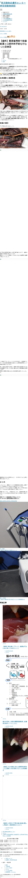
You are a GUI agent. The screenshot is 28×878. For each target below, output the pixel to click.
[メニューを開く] (1, 10)
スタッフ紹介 (6, 17)
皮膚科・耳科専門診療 (11, 860)
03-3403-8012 (3, 26)
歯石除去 (8, 501)
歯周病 (4, 501)
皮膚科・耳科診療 (7, 14)
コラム (4, 18)
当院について (6, 12)
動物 (1, 501)
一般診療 (7, 866)
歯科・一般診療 (6, 15)
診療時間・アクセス (10, 872)
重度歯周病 (14, 501)
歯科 (4, 61)
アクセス (5, 21)
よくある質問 (6, 20)
